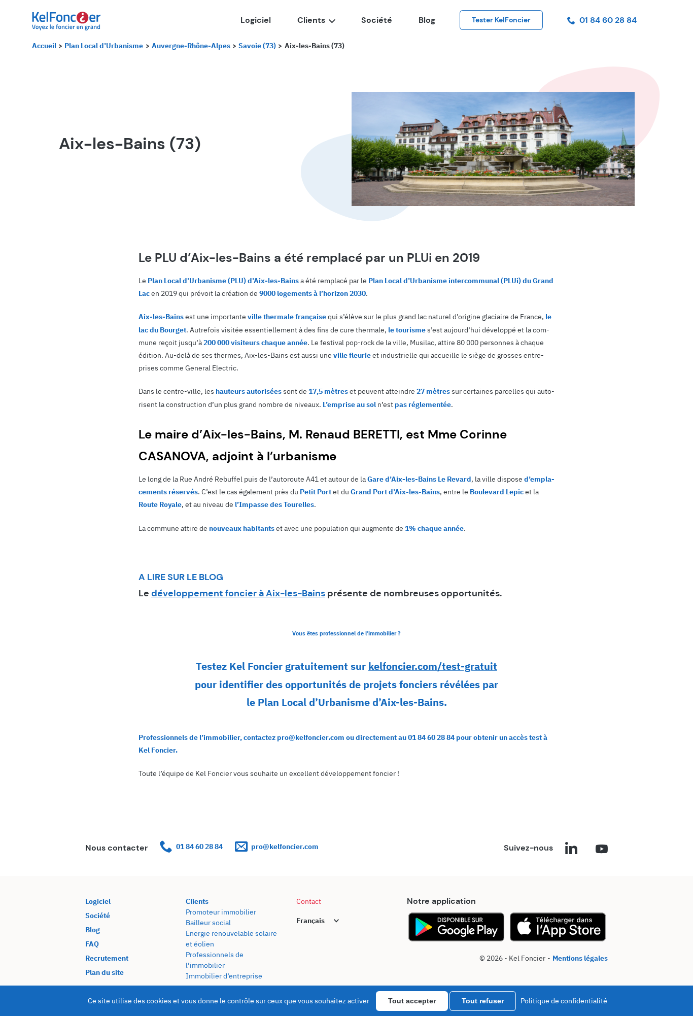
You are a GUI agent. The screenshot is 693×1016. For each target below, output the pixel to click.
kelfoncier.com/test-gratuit (432, 666)
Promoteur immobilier (221, 912)
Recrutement (106, 958)
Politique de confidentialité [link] (564, 1000)
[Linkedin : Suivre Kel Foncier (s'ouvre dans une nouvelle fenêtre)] (571, 849)
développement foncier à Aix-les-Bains (238, 593)
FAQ (92, 944)
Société (376, 20)
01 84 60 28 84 (608, 20)
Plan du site (104, 972)
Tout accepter (412, 1001)
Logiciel (255, 20)
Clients (311, 20)
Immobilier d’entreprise (224, 975)
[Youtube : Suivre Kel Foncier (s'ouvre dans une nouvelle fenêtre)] (602, 849)
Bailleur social (208, 922)
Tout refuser (483, 1001)
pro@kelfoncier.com (285, 846)
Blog (427, 20)
